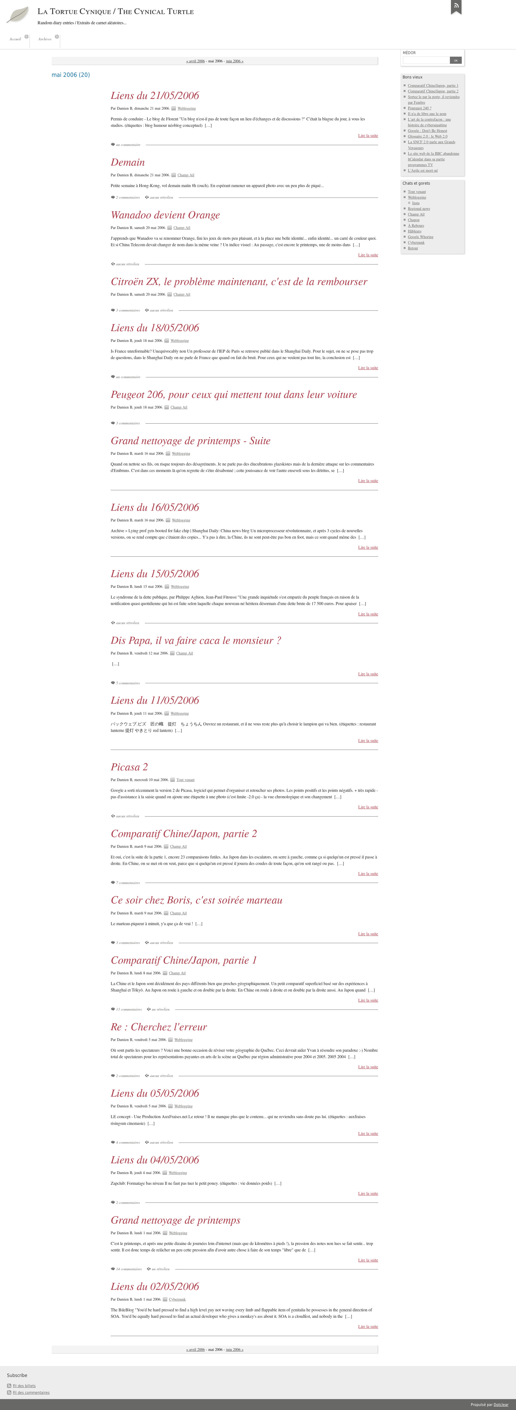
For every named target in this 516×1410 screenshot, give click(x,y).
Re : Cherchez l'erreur (159, 1026)
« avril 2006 (195, 60)
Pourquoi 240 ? (419, 107)
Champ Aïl (186, 174)
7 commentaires (128, 882)
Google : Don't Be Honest (427, 130)
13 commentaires (129, 1009)
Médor (409, 53)
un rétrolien (161, 1009)
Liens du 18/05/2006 (155, 327)
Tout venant (186, 779)
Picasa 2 (129, 766)
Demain (128, 161)
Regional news (419, 208)
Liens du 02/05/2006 (155, 1285)
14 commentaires (129, 1268)
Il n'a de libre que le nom (427, 113)
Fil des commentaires (31, 1392)
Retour (413, 247)
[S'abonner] (456, 14)
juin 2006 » (234, 60)
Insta (416, 202)
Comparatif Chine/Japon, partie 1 (184, 959)
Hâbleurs (414, 231)
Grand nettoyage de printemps (176, 1219)
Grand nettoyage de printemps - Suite (191, 439)
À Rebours (416, 225)
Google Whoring (420, 236)
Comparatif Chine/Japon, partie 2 (184, 832)
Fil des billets (24, 1386)
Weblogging (187, 108)
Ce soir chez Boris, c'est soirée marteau (196, 899)
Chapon (414, 219)
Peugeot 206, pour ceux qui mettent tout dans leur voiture (234, 393)
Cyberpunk (177, 1299)
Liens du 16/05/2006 (155, 506)
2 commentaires (128, 197)
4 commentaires (128, 1142)
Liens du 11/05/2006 (155, 699)
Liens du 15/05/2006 (155, 573)
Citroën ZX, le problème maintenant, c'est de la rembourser (239, 280)
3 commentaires (128, 310)
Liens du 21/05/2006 (155, 94)
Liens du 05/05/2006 (155, 1092)
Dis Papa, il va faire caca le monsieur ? (196, 639)
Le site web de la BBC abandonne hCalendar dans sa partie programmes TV (433, 159)
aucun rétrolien (161, 197)
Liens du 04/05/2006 (155, 1159)
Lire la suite (368, 135)
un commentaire (128, 144)
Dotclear (501, 1404)
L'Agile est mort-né (423, 170)
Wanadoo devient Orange (165, 214)
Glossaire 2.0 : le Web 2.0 (427, 136)
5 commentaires (128, 682)
